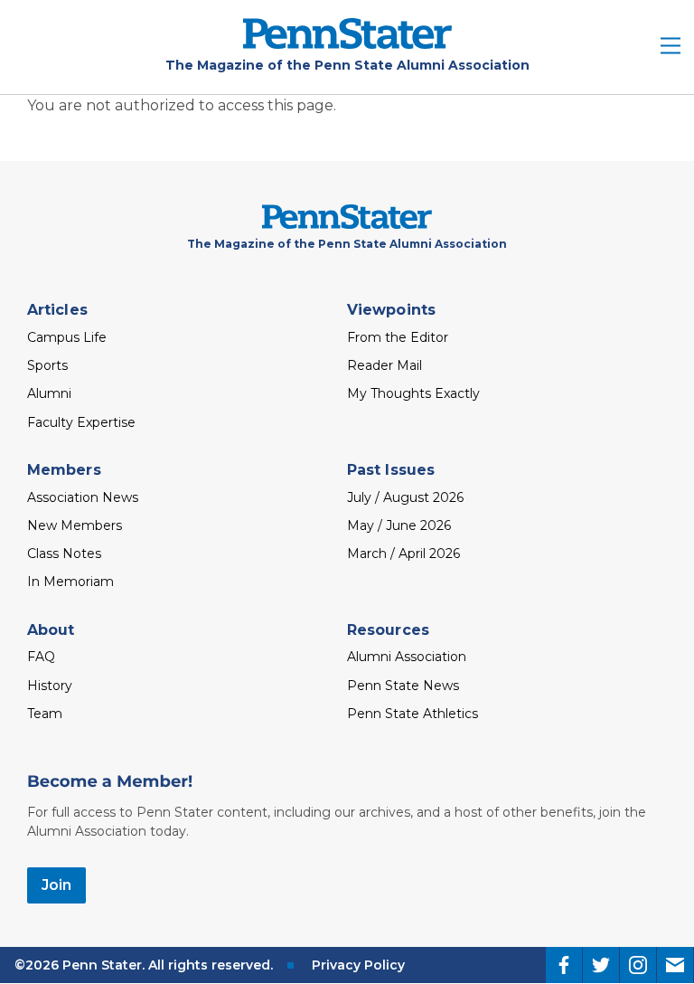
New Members (74, 525)
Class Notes (64, 553)
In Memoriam (70, 581)
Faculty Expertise (81, 422)
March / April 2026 (403, 553)
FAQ (41, 656)
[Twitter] (601, 965)
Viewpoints (391, 309)
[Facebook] (564, 965)
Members (64, 469)
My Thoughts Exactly (413, 393)
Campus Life (67, 337)
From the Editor (397, 337)
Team (44, 713)
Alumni (49, 393)
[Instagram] (638, 965)
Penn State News (403, 685)
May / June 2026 (399, 525)
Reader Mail (384, 365)
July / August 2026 (405, 497)
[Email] (675, 965)
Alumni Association (406, 656)
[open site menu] (670, 47)
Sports (47, 365)
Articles (57, 309)
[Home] (347, 43)
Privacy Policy (358, 965)
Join (56, 885)
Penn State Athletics (412, 713)
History (49, 685)
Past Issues (391, 469)
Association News (82, 497)
